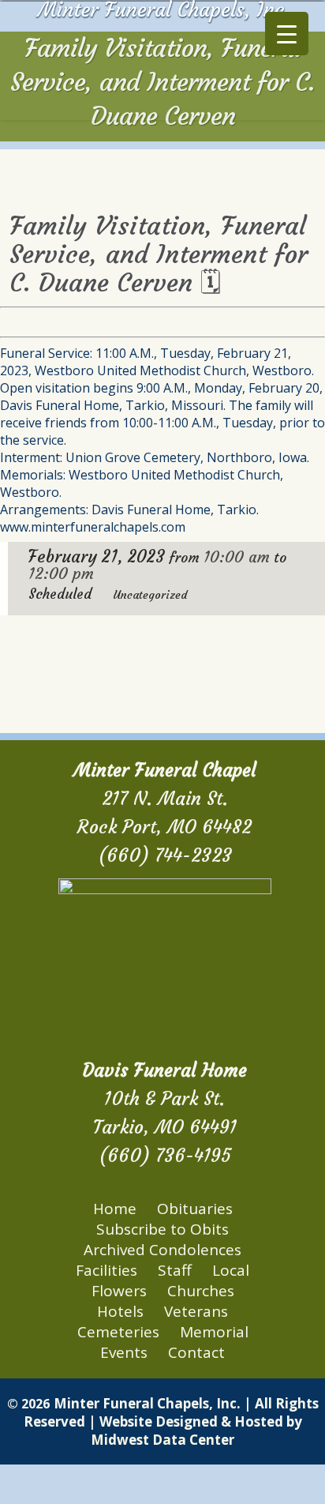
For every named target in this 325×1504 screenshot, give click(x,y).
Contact (196, 1352)
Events (124, 1352)
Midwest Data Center (162, 1440)
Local (230, 1270)
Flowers (119, 1290)
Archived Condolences (162, 1249)
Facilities (106, 1270)
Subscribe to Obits (162, 1229)
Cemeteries (118, 1332)
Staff (175, 1270)
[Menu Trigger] (286, 33)
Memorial (214, 1332)
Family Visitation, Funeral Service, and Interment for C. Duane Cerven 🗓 (158, 254)
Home (114, 1208)
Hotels (120, 1311)
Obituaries (195, 1208)
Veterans (196, 1311)
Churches (200, 1290)
